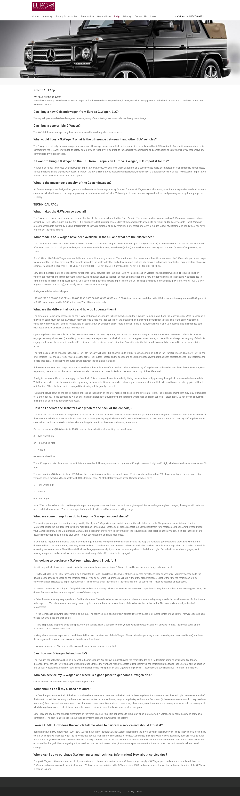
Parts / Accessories (67, 16)
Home (35, 16)
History (127, 16)
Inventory (47, 16)
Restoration (87, 16)
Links (153, 16)
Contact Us (141, 16)
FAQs (117, 16)
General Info (104, 16)
